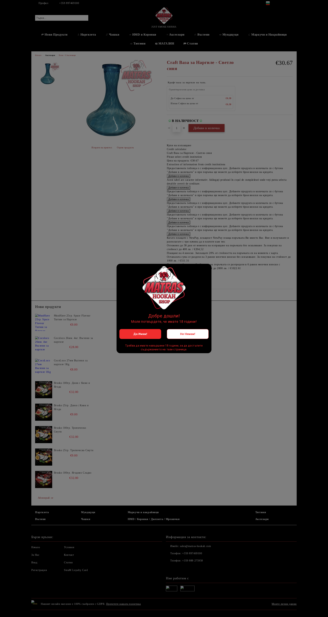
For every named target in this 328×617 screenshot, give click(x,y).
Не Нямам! (187, 334)
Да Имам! (140, 334)
